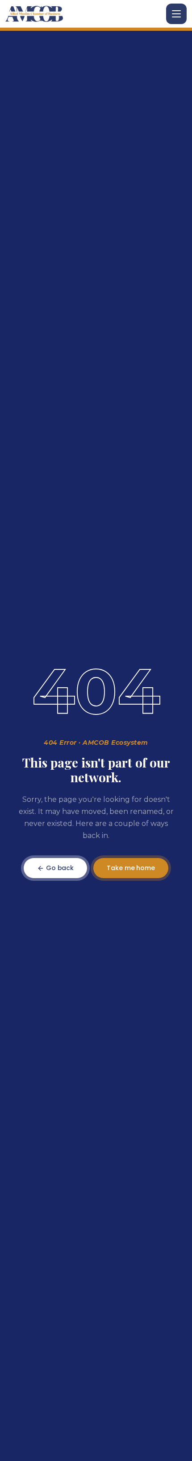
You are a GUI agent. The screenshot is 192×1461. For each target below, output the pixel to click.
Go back (59, 867)
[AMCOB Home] (34, 14)
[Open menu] (176, 14)
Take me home (131, 867)
